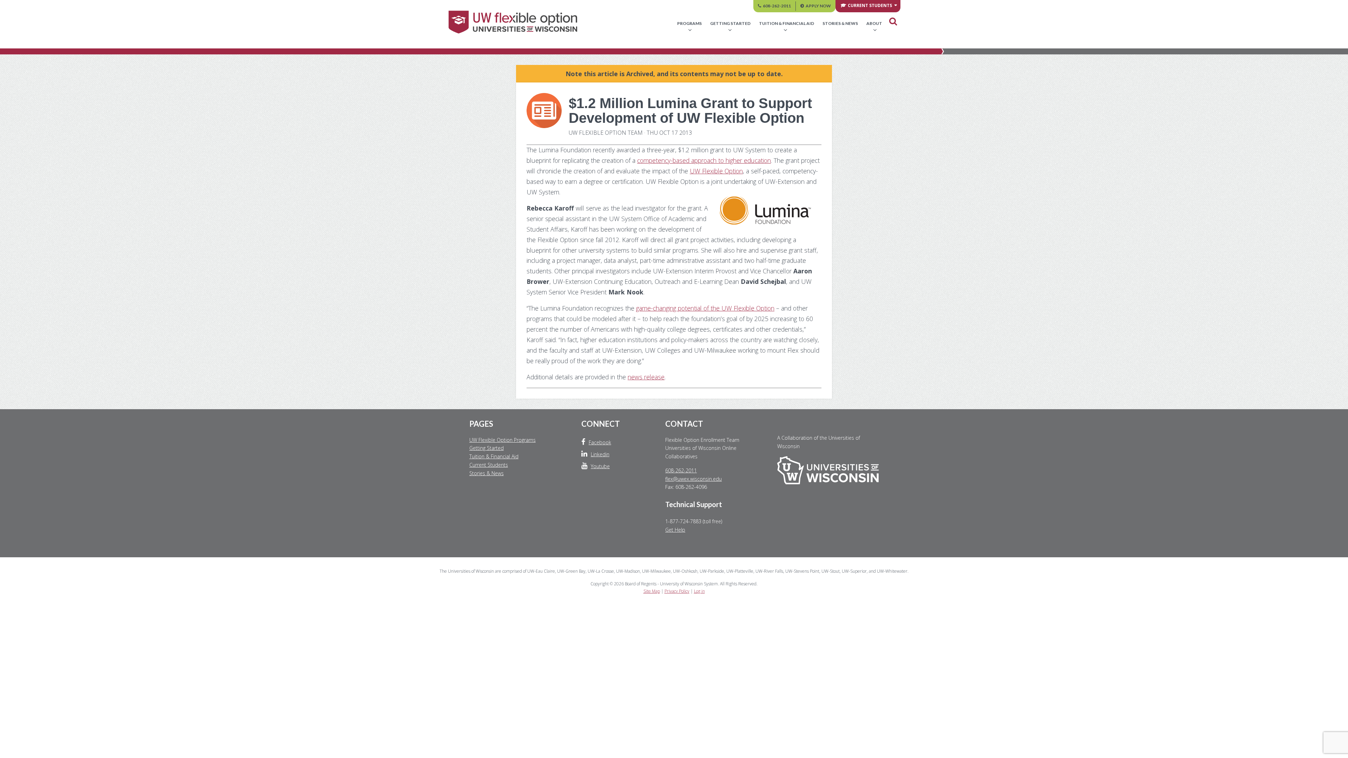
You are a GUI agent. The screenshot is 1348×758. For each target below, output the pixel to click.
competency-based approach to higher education (704, 160)
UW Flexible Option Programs (502, 440)
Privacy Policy (677, 591)
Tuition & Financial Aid (493, 456)
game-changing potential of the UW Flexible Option (705, 308)
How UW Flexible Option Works (725, 44)
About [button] (874, 23)
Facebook (600, 442)
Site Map (651, 591)
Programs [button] (689, 23)
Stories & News (840, 23)
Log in (699, 591)
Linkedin (600, 454)
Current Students (488, 464)
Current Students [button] (870, 5)
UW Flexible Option (716, 171)
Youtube (600, 466)
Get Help (675, 529)
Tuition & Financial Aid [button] (786, 23)
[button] (893, 21)
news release (646, 377)
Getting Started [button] (730, 23)
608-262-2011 (777, 5)
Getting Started (486, 448)
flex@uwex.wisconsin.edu (693, 479)
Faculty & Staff (804, 44)
